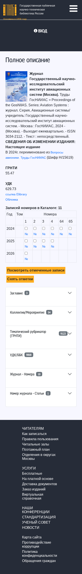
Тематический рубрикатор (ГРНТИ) (38, 333)
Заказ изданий (33, 489)
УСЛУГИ (29, 468)
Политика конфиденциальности (39, 553)
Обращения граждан (39, 561)
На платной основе (37, 479)
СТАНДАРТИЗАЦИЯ (39, 517)
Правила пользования (40, 439)
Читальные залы (35, 444)
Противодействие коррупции (36, 544)
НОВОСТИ (30, 527)
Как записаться (34, 434)
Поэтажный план (36, 449)
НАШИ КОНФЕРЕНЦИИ (36, 510)
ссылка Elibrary (16, 194)
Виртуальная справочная (32, 496)
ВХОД (42, 31)
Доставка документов (39, 484)
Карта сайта (32, 537)
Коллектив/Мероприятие (30, 312)
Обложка (11, 199)
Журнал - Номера (25, 374)
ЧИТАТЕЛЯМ (33, 428)
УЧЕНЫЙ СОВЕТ (36, 522)
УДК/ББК (20, 355)
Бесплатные (32, 473)
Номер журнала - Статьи (29, 393)
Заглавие (19, 293)
